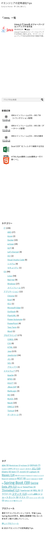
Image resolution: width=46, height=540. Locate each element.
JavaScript (12, 355)
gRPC (11, 468)
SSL (19, 487)
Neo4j (10, 402)
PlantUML (11, 315)
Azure (9, 236)
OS (5, 271)
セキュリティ (13, 267)
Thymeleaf (11, 490)
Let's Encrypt (13, 251)
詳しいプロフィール (10, 523)
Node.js (29, 475)
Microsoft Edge (14, 307)
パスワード (33, 498)
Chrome (10, 295)
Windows (11, 283)
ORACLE (10, 406)
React (5, 479)
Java (9, 351)
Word (9, 331)
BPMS (10, 379)
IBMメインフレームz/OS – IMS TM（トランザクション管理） (26, 116)
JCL (9, 359)
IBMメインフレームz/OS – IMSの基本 (27, 135)
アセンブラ (12, 366)
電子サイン (18, 500)
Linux (9, 275)
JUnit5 (24, 471)
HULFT (10, 383)
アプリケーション (11, 291)
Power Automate (14, 319)
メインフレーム (14, 287)
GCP (9, 248)
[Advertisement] (23, 70)
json (15, 471)
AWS (9, 232)
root (28, 479)
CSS (9, 343)
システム (11, 263)
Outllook (11, 311)
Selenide (34, 479)
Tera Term (12, 327)
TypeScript (26, 490)
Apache (10, 375)
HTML (10, 347)
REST (21, 478)
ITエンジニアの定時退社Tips (16, 3)
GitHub (35, 465)
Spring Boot (17, 482)
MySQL (10, 398)
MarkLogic (12, 390)
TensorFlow (29, 487)
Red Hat (11, 279)
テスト (24, 497)
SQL (9, 363)
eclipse (10, 244)
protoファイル (38, 475)
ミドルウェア (9, 370)
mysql (23, 475)
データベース (13, 414)
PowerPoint (12, 323)
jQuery (6, 471)
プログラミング (10, 335)
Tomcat (10, 410)
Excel (9, 299)
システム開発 (33, 494)
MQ (8, 394)
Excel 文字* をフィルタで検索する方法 (27, 146)
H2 (17, 469)
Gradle (5, 469)
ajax (5, 465)
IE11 (9, 303)
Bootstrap (15, 465)
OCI (9, 255)
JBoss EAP (11, 386)
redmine (12, 479)
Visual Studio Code (15, 259)
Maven (8, 475)
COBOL (10, 339)
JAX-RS (28, 469)
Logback (34, 471)
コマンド (19, 493)
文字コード (9, 500)
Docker (10, 240)
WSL (36, 490)
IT (5, 228)
